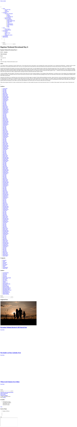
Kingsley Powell (6, 285)
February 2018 (5, 191)
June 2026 (4, 90)
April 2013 (5, 250)
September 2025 (6, 99)
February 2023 (5, 131)
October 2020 (5, 159)
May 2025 (4, 103)
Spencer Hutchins (6, 293)
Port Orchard (5, 264)
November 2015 (6, 219)
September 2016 (6, 209)
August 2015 (5, 222)
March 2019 (5, 178)
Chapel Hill (5, 276)
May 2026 (4, 91)
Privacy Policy (3, 394)
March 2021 (5, 154)
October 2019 (5, 171)
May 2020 (4, 164)
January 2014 (5, 241)
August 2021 (5, 149)
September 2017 (6, 197)
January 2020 (5, 168)
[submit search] (14, 44)
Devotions (4, 260)
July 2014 (4, 235)
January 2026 (5, 95)
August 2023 (5, 125)
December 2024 (5, 108)
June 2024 (4, 114)
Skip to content (3, 0)
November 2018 (6, 182)
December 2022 (5, 133)
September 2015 (6, 221)
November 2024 (6, 109)
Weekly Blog (5, 268)
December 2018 (5, 181)
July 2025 (4, 101)
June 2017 (4, 200)
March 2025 (5, 105)
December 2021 (5, 145)
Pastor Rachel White (6, 291)
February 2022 (5, 143)
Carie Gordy (5, 274)
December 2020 (5, 157)
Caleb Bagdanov (6, 272)
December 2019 (5, 169)
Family (4, 261)
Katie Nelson (5, 284)
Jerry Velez (5, 279)
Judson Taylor (5, 282)
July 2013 (4, 247)
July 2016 (4, 211)
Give (1, 406)
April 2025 (5, 104)
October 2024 (5, 110)
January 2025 (5, 107)
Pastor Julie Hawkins (6, 283)
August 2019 (5, 173)
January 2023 (5, 132)
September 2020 (6, 160)
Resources (4, 265)
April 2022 (5, 141)
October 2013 (5, 244)
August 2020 (5, 161)
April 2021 (5, 153)
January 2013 (5, 253)
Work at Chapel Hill (4, 393)
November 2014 (6, 231)
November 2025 (6, 97)
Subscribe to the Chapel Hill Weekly (6, 392)
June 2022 (4, 139)
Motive (4, 397)
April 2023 (5, 129)
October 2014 (5, 232)
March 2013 (5, 251)
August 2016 (5, 210)
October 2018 (5, 183)
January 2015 (5, 229)
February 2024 (5, 118)
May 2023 (4, 128)
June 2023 (4, 127)
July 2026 (4, 89)
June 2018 (4, 187)
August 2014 (5, 234)
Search (4, 42)
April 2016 (5, 214)
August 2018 (5, 185)
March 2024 (5, 117)
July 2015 (4, 223)
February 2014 (5, 240)
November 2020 (6, 158)
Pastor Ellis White (6, 286)
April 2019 (5, 177)
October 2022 (5, 135)
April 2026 (5, 92)
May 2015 (4, 225)
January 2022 (5, 144)
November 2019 (6, 170)
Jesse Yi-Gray (5, 280)
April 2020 (5, 165)
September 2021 (6, 148)
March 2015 (5, 227)
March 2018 (5, 190)
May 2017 (4, 201)
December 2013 (5, 242)
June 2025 (4, 102)
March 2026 (5, 93)
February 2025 (5, 106)
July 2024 (4, 113)
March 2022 (5, 142)
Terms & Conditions (4, 395)
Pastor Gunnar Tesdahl (7, 277)
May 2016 (4, 213)
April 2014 (5, 238)
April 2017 (5, 202)
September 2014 (6, 233)
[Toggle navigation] (0, 84)
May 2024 (4, 115)
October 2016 (5, 208)
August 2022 (5, 137)
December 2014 (5, 230)
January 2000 (5, 255)
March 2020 (5, 166)
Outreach (4, 263)
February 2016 (5, 216)
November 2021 (6, 146)
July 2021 (4, 150)
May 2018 (4, 188)
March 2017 (5, 203)
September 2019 (6, 172)
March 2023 (5, 130)
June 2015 (4, 224)
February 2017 (5, 204)
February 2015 (5, 228)
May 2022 (4, 140)
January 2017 (5, 205)
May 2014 (4, 237)
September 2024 (6, 111)
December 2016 (5, 206)
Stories (4, 266)
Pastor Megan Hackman (7, 289)
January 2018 (5, 192)
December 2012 (5, 254)
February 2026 (5, 94)
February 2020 (5, 167)
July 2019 (4, 174)
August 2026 (5, 88)
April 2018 (5, 189)
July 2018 (4, 186)
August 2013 (5, 246)
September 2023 (6, 124)
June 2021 (4, 151)
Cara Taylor (5, 273)
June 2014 (4, 236)
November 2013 (6, 243)
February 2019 (5, 179)
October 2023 (5, 123)
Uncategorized (5, 267)
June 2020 (4, 163)
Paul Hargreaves (6, 290)
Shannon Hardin (6, 292)
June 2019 (4, 175)
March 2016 (5, 215)
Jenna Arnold (5, 278)
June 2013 (4, 248)
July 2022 (4, 138)
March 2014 (5, 239)
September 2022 (6, 136)
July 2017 (4, 199)
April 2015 (5, 226)
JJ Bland (4, 281)
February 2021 (5, 155)
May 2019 (4, 176)
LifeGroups (5, 262)
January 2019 (5, 180)
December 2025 (5, 96)
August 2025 (5, 100)
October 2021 (5, 147)
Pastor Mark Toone (6, 288)
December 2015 (5, 218)
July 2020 (4, 162)
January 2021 (5, 156)
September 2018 (6, 184)
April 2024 (5, 116)
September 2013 (6, 245)
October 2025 (5, 98)
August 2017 (5, 198)
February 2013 (5, 252)
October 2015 (5, 220)
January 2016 (5, 217)
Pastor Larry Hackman (7, 287)
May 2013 (4, 249)
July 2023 (4, 126)
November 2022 (6, 134)
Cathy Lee (4, 275)
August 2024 (5, 112)
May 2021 (4, 152)
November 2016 (6, 207)
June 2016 (4, 212)
